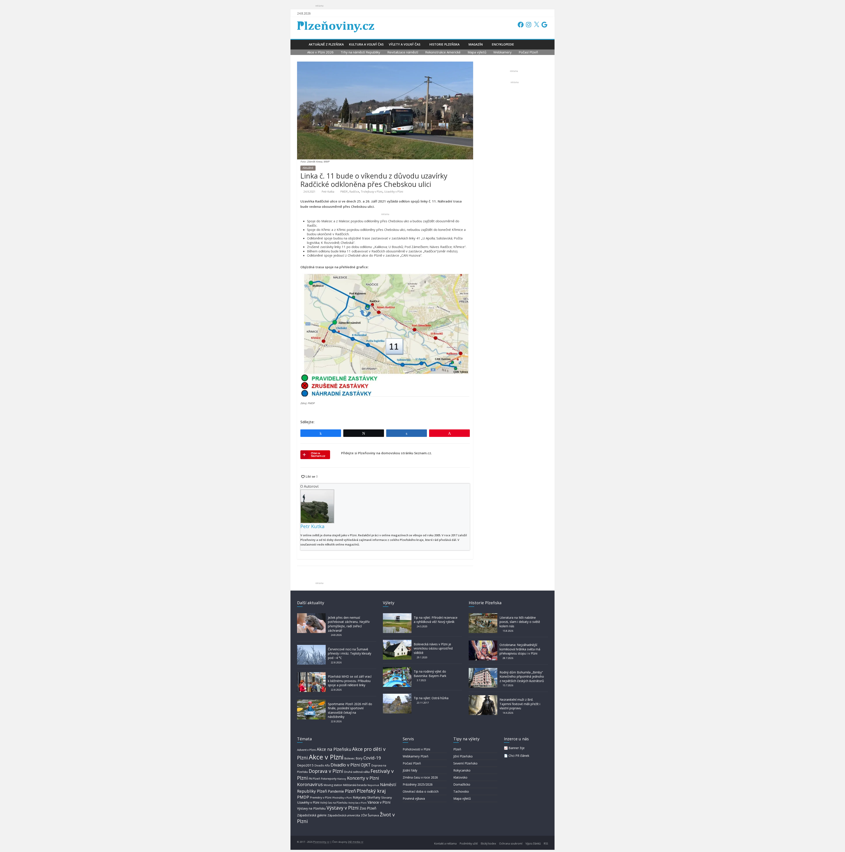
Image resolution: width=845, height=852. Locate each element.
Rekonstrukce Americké (443, 52)
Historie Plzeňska (444, 44)
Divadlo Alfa (322, 765)
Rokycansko (461, 770)
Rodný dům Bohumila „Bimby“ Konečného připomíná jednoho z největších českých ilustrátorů (522, 676)
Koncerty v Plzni (363, 778)
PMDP (344, 191)
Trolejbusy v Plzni (371, 191)
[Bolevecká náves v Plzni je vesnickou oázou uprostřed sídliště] (397, 642)
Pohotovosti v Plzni (416, 749)
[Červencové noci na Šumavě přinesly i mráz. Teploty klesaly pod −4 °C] (311, 647)
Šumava (373, 815)
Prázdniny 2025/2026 (418, 784)
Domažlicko (461, 784)
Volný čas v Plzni (357, 802)
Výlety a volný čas (404, 44)
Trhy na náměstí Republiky (360, 52)
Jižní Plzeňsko (463, 756)
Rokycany (359, 797)
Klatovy (341, 778)
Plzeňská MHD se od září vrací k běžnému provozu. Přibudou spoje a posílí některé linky (349, 680)
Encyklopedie (503, 44)
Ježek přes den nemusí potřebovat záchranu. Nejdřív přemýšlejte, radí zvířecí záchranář (349, 624)
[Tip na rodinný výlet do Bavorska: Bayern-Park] (397, 669)
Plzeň (350, 791)
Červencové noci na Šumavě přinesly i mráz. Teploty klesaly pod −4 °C (349, 653)
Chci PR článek (519, 755)
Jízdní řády (410, 770)
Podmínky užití (469, 843)
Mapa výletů (477, 52)
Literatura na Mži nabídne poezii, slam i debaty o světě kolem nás (520, 621)
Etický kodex (488, 843)
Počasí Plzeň (528, 52)
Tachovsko (461, 791)
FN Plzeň (314, 779)
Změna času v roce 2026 (420, 777)
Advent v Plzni (306, 750)
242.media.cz (355, 841)
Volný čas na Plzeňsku (333, 802)
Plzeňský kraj (371, 791)
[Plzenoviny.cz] (301, 44)
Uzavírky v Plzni (393, 191)
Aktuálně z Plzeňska (326, 44)
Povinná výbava (414, 798)
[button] (385, 335)
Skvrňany (373, 797)
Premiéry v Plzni (320, 797)
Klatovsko (460, 777)
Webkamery (502, 52)
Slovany (386, 797)
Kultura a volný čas (366, 44)
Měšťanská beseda (355, 785)
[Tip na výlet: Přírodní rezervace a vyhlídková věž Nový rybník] (397, 615)
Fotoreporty (328, 779)
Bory (359, 758)
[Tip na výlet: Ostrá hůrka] (397, 696)
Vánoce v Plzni (378, 802)
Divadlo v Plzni (345, 765)
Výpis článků (533, 843)
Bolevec (349, 758)
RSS (546, 843)
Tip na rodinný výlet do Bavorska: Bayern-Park (430, 673)
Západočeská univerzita (343, 815)
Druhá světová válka (357, 772)
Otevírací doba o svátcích (421, 791)
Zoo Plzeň (368, 808)
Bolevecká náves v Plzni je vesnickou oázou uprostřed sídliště (433, 648)
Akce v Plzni (326, 757)
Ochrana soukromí (510, 843)
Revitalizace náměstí (402, 52)
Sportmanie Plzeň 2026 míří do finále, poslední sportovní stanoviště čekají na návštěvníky (350, 710)
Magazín (475, 44)
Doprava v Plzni (326, 771)
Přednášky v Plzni (342, 797)
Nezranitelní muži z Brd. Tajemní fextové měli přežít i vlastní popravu (520, 703)
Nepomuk (373, 785)
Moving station (333, 785)
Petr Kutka (328, 191)
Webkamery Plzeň (415, 756)
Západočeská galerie (312, 815)
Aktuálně (308, 168)
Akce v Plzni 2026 (320, 52)
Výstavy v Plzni (343, 808)
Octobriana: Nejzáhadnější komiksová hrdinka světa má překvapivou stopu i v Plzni (520, 649)
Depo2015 (305, 765)
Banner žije (517, 748)
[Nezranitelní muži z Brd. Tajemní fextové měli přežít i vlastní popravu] (483, 697)
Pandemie (336, 791)
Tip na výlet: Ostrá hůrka (431, 698)
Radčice (354, 191)
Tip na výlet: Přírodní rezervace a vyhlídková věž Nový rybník (435, 619)
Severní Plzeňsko (465, 763)
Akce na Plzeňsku (334, 749)
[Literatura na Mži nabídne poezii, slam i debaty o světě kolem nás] (483, 615)
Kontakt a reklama (445, 843)
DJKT (366, 765)
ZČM (364, 815)
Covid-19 (372, 758)
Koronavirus (310, 784)
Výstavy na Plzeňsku (311, 808)
